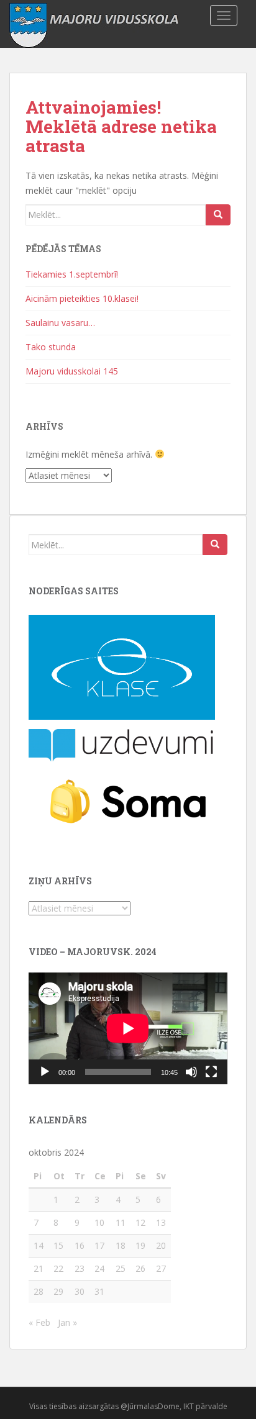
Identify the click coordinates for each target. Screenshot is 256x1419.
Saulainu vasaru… (60, 323)
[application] (128, 1028)
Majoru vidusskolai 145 (71, 371)
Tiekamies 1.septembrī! (71, 274)
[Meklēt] (218, 214)
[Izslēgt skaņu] (191, 1072)
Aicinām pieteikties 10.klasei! (82, 298)
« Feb (39, 1322)
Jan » (67, 1322)
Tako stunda (50, 347)
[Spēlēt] (45, 1072)
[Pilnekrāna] (211, 1072)
